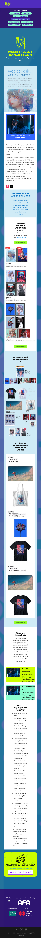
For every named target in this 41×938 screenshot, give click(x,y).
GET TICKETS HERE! (20, 872)
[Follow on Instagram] (7, 186)
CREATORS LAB (14, 22)
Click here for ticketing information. (20, 868)
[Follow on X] (11, 186)
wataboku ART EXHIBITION (20, 19)
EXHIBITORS (26, 13)
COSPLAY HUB (27, 22)
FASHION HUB (27, 25)
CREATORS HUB (14, 25)
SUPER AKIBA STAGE (20, 16)
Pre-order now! (21, 242)
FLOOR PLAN (15, 13)
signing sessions (21, 237)
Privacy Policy (26, 933)
